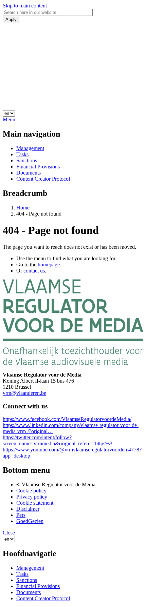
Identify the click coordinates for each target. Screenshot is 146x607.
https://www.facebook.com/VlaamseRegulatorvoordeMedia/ (67, 419)
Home (23, 207)
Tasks (22, 154)
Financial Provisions (38, 166)
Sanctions (26, 160)
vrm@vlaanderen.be (24, 393)
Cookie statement (34, 503)
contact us (34, 271)
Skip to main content (25, 5)
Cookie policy (31, 490)
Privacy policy (31, 497)
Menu (9, 119)
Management (30, 148)
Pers (20, 515)
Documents (28, 173)
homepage (49, 264)
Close (9, 532)
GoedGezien (29, 521)
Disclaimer (27, 509)
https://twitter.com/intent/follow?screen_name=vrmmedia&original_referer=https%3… (60, 440)
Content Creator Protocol (43, 179)
